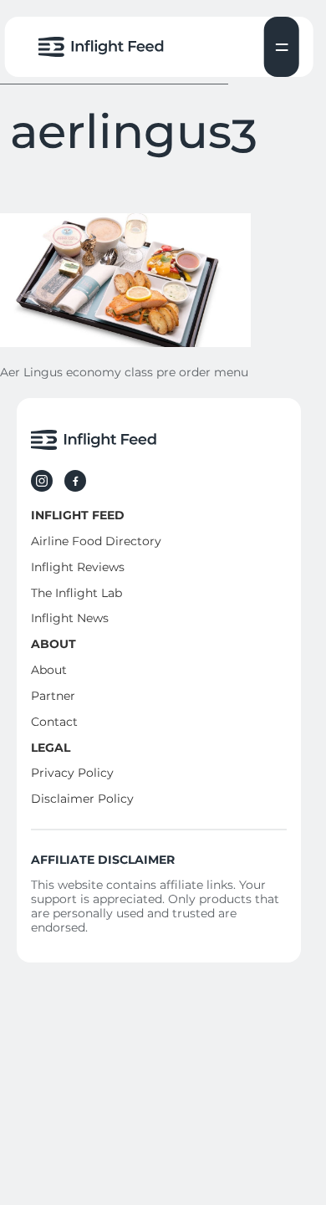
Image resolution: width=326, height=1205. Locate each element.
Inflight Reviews (78, 566)
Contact (54, 721)
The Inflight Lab (76, 592)
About (49, 669)
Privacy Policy (72, 772)
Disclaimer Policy (82, 798)
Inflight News (70, 617)
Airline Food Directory (96, 541)
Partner (53, 695)
